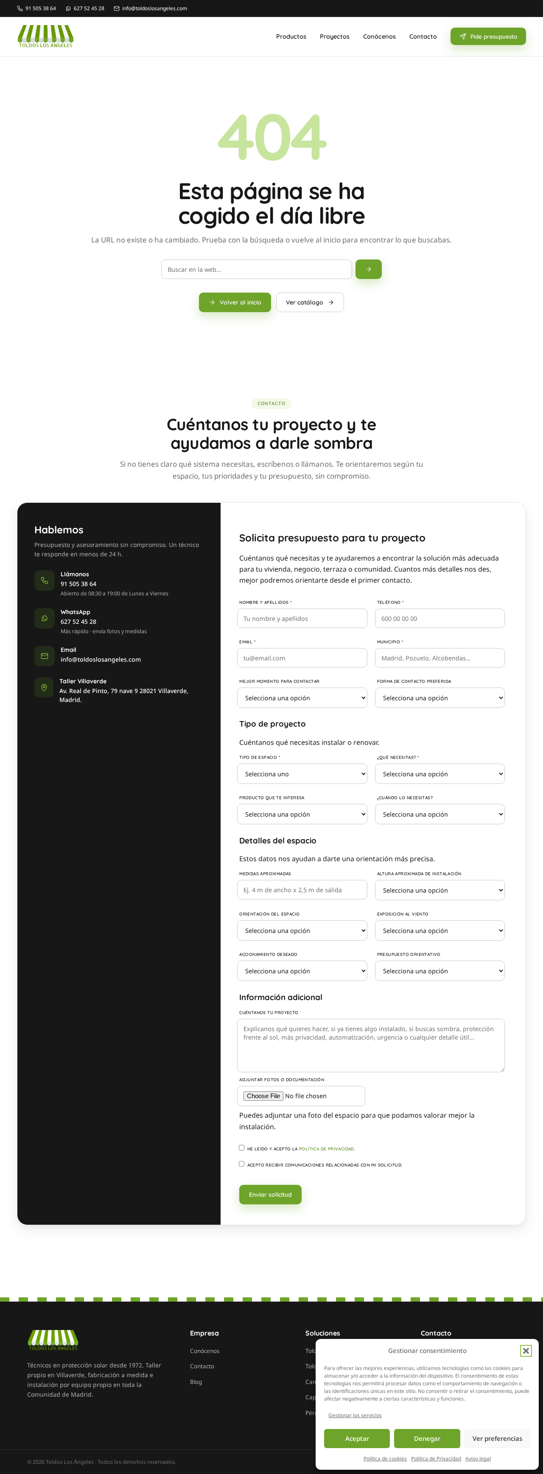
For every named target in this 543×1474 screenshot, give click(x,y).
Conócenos (379, 36)
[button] (526, 1351)
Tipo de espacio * (259, 757)
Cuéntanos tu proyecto (268, 1012)
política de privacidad (326, 1149)
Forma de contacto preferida (414, 681)
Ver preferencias (497, 1438)
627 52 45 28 (78, 621)
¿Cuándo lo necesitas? (405, 797)
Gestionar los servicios (355, 1415)
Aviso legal (478, 1458)
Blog (196, 1382)
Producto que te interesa (272, 797)
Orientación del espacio (269, 914)
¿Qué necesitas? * (398, 757)
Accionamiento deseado (268, 954)
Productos (291, 36)
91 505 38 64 (78, 584)
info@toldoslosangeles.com (101, 659)
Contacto (423, 36)
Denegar (427, 1438)
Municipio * (390, 642)
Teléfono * (390, 602)
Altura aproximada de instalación (419, 874)
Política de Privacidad (436, 1458)
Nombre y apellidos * (265, 602)
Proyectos (335, 36)
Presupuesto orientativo (409, 954)
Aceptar (357, 1438)
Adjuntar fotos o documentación (281, 1079)
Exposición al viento (403, 914)
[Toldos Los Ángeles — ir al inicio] (45, 36)
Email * (247, 642)
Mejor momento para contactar (279, 681)
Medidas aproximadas (265, 874)
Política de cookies (385, 1458)
